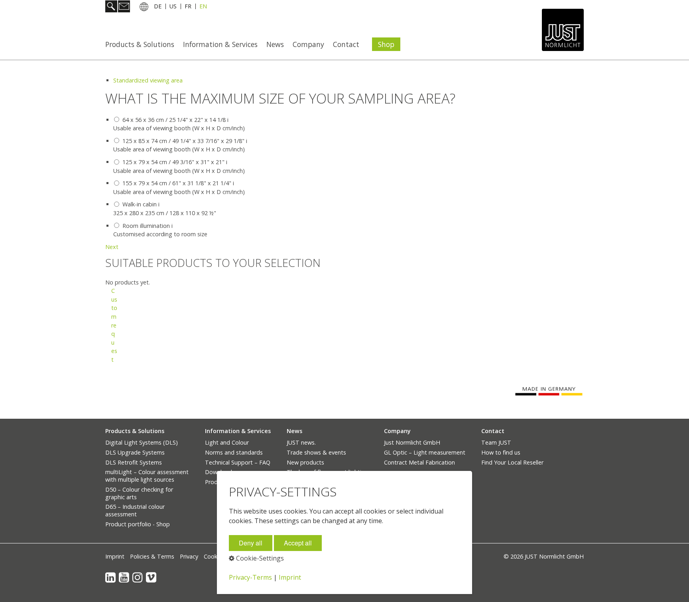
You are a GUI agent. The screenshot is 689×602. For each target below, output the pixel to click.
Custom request (114, 325)
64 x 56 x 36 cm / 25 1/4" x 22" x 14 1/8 (174, 120)
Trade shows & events (316, 452)
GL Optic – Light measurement (424, 452)
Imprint (114, 556)
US (173, 7)
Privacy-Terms (250, 577)
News (275, 44)
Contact (346, 44)
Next (111, 247)
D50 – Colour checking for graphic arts (139, 493)
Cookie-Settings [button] (259, 558)
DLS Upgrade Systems (135, 452)
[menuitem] (142, 44)
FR (188, 7)
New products (305, 462)
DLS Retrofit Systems (133, 462)
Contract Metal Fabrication (419, 462)
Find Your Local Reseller (512, 462)
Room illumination (146, 225)
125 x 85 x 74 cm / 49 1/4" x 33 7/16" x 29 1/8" (183, 141)
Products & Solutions (139, 44)
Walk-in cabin (139, 204)
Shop (386, 44)
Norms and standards (234, 452)
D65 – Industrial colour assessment (135, 510)
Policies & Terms (152, 556)
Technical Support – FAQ (237, 462)
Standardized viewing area (148, 80)
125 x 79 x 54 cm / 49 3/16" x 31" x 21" (173, 162)
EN (203, 7)
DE (157, 7)
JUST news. (301, 442)
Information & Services (220, 44)
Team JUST (496, 442)
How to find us (500, 452)
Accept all (298, 542)
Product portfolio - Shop (137, 524)
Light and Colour (227, 442)
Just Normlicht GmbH (412, 442)
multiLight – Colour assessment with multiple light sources (147, 475)
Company (308, 44)
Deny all (250, 542)
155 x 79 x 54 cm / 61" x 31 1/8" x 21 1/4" (176, 183)
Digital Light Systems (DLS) (141, 442)
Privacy (189, 556)
